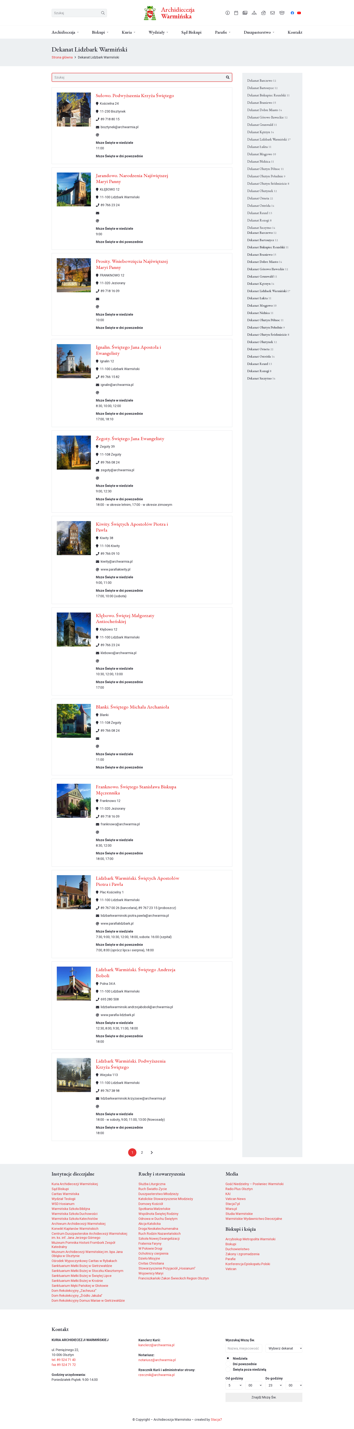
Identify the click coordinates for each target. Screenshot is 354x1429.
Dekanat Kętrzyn (260, 132)
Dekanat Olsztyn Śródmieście (268, 183)
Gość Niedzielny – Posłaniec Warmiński (254, 1184)
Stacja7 (216, 1419)
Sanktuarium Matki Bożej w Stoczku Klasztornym (87, 1271)
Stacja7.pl (232, 1204)
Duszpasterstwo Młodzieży (158, 1194)
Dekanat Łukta (259, 147)
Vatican (230, 1269)
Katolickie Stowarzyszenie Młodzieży (165, 1199)
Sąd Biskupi (60, 1189)
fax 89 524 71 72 (64, 1365)
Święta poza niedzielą (249, 1369)
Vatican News (235, 1199)
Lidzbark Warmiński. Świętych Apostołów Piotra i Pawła (137, 881)
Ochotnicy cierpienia (153, 1253)
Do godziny (274, 1378)
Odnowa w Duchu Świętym (158, 1219)
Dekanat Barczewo (261, 80)
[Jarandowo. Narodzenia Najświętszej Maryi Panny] (74, 190)
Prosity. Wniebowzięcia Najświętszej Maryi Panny (132, 264)
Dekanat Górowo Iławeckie (267, 117)
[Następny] (151, 1152)
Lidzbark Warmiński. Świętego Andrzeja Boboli (135, 972)
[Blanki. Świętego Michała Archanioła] (74, 721)
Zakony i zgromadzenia (242, 1254)
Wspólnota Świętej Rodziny (158, 1214)
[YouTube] (299, 13)
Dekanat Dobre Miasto (264, 110)
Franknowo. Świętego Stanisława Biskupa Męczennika (136, 789)
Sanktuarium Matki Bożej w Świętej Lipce (82, 1276)
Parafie (230, 1259)
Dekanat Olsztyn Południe (266, 176)
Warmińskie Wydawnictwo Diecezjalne (253, 1219)
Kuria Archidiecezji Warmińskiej (75, 1184)
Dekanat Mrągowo (261, 154)
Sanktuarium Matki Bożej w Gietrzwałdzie (82, 1266)
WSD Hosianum (63, 1204)
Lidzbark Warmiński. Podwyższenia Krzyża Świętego (131, 1064)
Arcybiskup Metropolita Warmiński (250, 1239)
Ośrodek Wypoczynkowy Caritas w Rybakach (84, 1261)
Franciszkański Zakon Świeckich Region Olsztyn (173, 1278)
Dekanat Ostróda (260, 205)
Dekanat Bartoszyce (262, 88)
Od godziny (234, 1378)
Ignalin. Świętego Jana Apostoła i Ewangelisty (128, 350)
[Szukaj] (103, 13)
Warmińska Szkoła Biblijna (71, 1209)
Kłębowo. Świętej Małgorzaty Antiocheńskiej (125, 618)
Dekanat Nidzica (260, 161)
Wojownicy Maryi (150, 1273)
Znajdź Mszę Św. (263, 1397)
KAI (227, 1194)
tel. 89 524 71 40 (64, 1360)
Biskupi (230, 1244)
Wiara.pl (231, 1209)
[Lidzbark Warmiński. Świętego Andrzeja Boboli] (74, 984)
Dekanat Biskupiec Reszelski (268, 95)
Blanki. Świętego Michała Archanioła (132, 707)
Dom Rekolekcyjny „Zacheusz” (74, 1291)
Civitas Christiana (151, 1263)
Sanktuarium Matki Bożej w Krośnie (77, 1281)
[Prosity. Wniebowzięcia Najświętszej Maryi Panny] (74, 275)
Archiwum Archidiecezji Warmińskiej (78, 1224)
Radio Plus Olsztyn (239, 1189)
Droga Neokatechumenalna (158, 1229)
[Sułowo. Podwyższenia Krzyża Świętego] (74, 110)
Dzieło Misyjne (149, 1258)
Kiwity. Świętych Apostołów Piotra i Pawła (132, 527)
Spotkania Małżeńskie (154, 1209)
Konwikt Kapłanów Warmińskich (75, 1229)
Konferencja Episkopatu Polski (247, 1264)
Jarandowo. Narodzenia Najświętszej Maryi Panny (132, 178)
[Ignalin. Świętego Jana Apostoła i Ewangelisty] (74, 361)
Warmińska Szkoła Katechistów (75, 1219)
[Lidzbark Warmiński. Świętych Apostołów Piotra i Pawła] (74, 892)
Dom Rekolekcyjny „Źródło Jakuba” (77, 1295)
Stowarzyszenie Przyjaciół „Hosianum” (166, 1268)
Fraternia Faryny (150, 1243)
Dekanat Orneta (260, 198)
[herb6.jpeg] (150, 13)
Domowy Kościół (150, 1204)
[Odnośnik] (227, 12)
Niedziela (239, 1358)
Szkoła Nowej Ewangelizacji (159, 1238)
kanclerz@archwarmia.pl (156, 1345)
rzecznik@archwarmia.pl (156, 1375)
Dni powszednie (244, 1364)
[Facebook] (292, 13)
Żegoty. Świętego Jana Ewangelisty (130, 438)
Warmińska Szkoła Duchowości (75, 1214)
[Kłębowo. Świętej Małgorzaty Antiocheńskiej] (74, 630)
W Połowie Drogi (150, 1248)
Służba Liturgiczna (151, 1184)
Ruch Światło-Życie (152, 1189)
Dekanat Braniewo (261, 102)
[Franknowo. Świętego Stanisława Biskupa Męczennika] (74, 801)
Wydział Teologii (63, 1199)
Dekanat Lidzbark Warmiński (269, 139)
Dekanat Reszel (259, 213)
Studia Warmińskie (239, 1214)
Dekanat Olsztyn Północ (265, 169)
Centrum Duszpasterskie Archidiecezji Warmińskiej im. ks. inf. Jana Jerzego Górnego (89, 1236)
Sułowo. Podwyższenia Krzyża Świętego (135, 95)
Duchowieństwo (237, 1249)
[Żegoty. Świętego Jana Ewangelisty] (74, 453)
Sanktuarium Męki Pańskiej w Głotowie (80, 1286)
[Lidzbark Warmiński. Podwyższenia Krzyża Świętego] (74, 1075)
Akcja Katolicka (149, 1224)
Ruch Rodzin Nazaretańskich (159, 1233)
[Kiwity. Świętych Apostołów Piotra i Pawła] (74, 538)
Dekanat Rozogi (259, 220)
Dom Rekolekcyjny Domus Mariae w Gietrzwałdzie (88, 1300)
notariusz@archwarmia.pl (157, 1360)
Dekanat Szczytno (261, 228)
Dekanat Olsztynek (262, 191)
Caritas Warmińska (65, 1194)
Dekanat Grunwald (262, 125)
